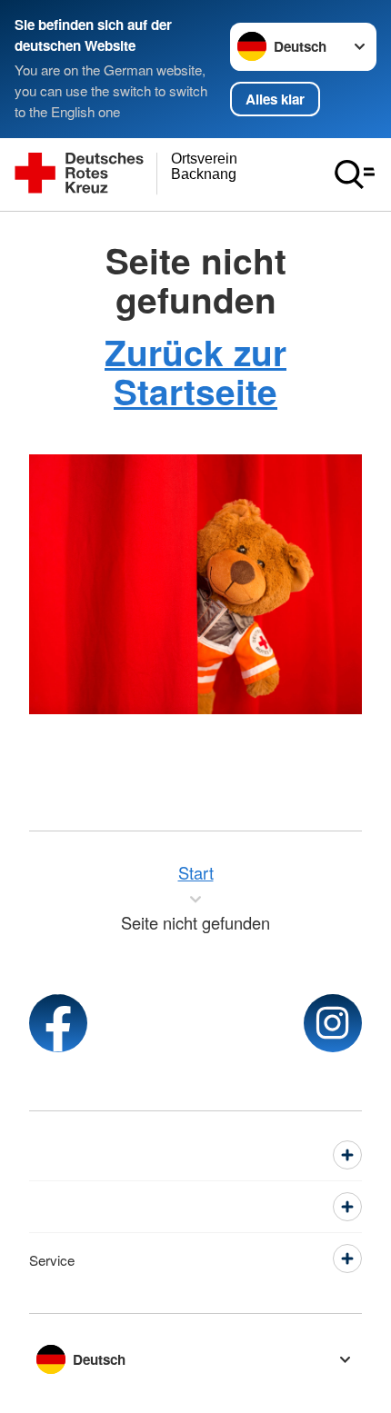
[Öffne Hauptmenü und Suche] (354, 174)
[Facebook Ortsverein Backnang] (58, 1023)
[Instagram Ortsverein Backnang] (333, 1023)
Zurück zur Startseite (195, 371)
